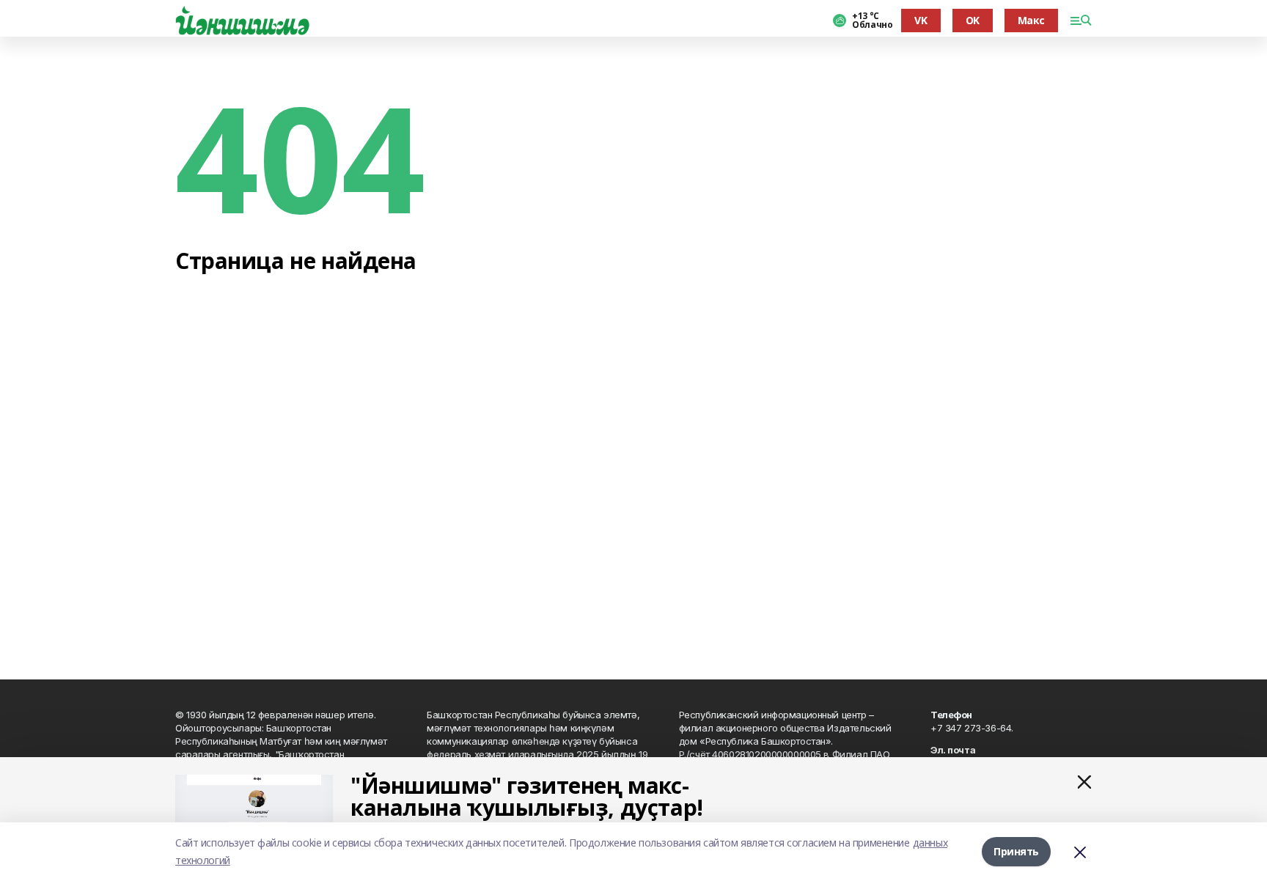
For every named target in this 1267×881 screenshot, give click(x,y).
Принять (1016, 851)
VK (920, 20)
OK (973, 20)
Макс (1031, 20)
